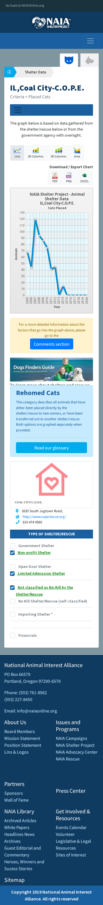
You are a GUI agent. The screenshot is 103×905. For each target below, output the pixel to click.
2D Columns (35, 156)
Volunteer (65, 834)
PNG (69, 181)
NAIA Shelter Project (75, 745)
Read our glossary (51, 448)
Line (17, 156)
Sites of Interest (71, 855)
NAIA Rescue (68, 759)
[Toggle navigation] (90, 41)
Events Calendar (71, 827)
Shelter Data (35, 72)
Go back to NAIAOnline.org (25, 5)
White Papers (16, 827)
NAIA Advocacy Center (77, 752)
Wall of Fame (16, 800)
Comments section (52, 344)
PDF (55, 181)
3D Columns (58, 156)
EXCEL (84, 181)
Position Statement (22, 745)
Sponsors (13, 793)
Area (77, 156)
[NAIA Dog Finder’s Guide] (51, 369)
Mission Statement (22, 738)
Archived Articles (20, 820)
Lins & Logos (16, 752)
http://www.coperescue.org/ (44, 516)
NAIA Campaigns (71, 738)
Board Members (19, 731)
